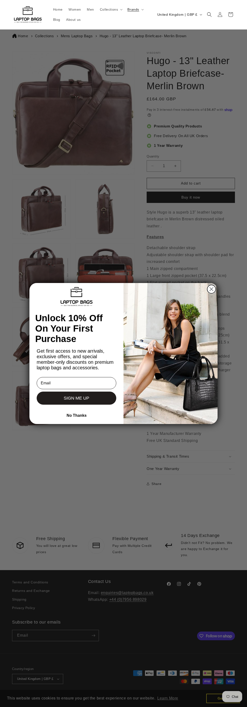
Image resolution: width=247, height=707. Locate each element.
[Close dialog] (211, 289)
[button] (111, 9)
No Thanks (77, 415)
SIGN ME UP (76, 398)
